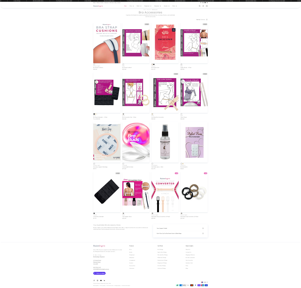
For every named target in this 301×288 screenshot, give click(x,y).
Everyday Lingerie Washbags (100, 167)
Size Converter (189, 260)
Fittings (98, 2)
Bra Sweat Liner (155, 67)
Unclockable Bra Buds (127, 167)
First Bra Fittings (162, 265)
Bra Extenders (184, 167)
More (173, 6)
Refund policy (96, 285)
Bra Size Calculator (190, 257)
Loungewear (132, 260)
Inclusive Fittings (162, 268)
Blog (115, 2)
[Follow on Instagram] (203, 3)
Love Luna (153, 65)
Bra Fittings (160, 249)
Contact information (126, 285)
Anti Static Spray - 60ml (157, 167)
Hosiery (166, 6)
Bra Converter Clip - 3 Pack (129, 117)
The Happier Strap (126, 216)
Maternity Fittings (162, 257)
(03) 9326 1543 (97, 267)
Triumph (95, 214)
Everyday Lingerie (96, 165)
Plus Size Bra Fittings (163, 254)
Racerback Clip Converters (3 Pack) (189, 216)
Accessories (149, 9)
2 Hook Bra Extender (98, 216)
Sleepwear (156, 6)
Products (131, 245)
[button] (137, 246)
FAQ (187, 265)
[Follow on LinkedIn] (207, 3)
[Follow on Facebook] (201, 3)
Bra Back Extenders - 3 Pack (100, 117)
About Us (188, 249)
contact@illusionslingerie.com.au (101, 269)
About (94, 2)
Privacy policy (103, 285)
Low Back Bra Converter (157, 117)
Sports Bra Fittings (162, 252)
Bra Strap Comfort (127, 67)
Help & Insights (189, 245)
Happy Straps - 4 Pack (186, 67)
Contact (118, 2)
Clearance (106, 2)
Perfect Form (183, 165)
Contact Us (188, 252)
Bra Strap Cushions (98, 67)
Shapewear (147, 6)
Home (145, 9)
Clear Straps (184, 117)
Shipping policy (117, 285)
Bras (131, 6)
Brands (102, 2)
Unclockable (124, 165)
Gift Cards (111, 2)
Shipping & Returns (190, 254)
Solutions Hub (189, 263)
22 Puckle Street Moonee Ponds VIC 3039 (97, 262)
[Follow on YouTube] (205, 3)
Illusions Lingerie (96, 65)
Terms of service (110, 285)
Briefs (138, 6)
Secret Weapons (154, 165)
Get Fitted (160, 245)
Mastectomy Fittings (162, 260)
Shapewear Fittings (162, 263)
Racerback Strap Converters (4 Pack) (160, 216)
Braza (123, 65)
